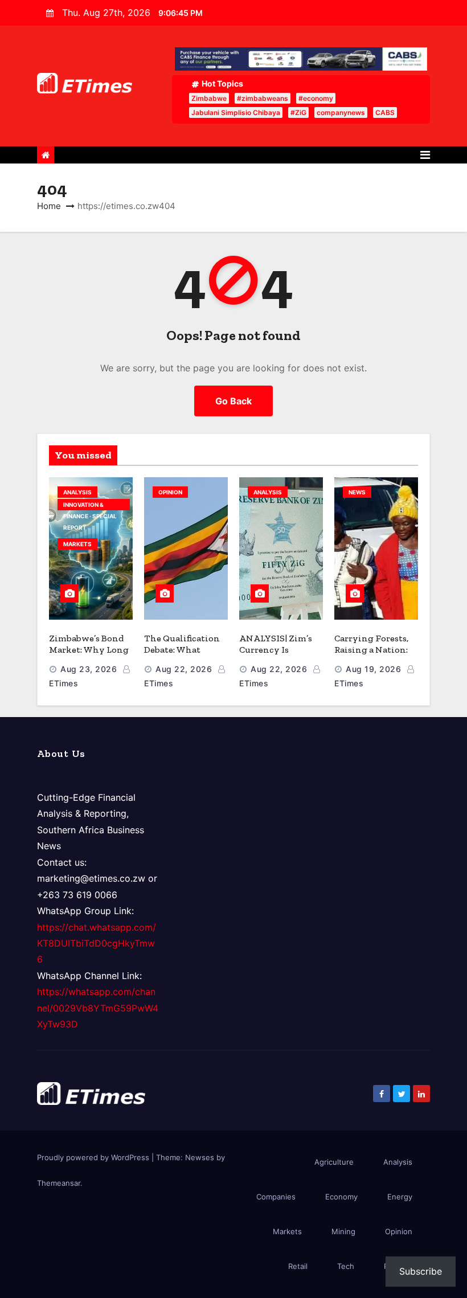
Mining (343, 1231)
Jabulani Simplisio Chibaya (235, 112)
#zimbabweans (262, 98)
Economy (341, 1196)
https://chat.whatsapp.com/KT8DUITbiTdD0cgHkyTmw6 (96, 943)
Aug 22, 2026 (183, 669)
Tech (345, 1266)
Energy (399, 1196)
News (357, 492)
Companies (276, 1196)
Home (49, 205)
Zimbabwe (209, 98)
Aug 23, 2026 (88, 669)
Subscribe (420, 1271)
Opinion (170, 492)
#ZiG (298, 112)
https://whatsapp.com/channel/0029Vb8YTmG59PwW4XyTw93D (97, 1008)
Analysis (77, 492)
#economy (315, 98)
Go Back (233, 401)
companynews (341, 112)
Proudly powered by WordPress (94, 1157)
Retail (298, 1266)
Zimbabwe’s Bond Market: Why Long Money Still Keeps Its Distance (89, 655)
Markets (77, 544)
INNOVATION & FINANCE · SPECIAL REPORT (90, 505)
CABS (385, 112)
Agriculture (334, 1161)
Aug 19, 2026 (373, 669)
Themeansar (58, 1183)
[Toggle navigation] (425, 155)
